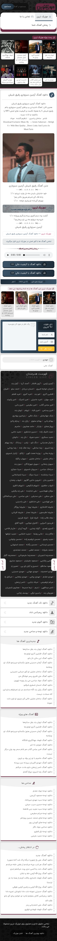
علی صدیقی (36, 496)
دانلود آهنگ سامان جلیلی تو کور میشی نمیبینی (31, 671)
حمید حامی (16, 432)
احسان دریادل (28, 389)
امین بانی (19, 405)
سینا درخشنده (47, 474)
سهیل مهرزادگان (31, 464)
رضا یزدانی (11, 448)
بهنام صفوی (36, 421)
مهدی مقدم (48, 576)
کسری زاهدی (47, 528)
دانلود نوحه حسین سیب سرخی (38, 804)
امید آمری (27, 394)
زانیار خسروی (11, 453)
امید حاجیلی (36, 399)
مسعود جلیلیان (31, 560)
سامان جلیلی (34, 458)
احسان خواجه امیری (44, 389)
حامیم (17, 426)
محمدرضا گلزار (10, 555)
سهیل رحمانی (47, 464)
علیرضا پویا (32, 507)
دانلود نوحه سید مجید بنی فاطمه (37, 809)
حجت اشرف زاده (46, 432)
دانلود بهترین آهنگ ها (35, 933)
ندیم (37, 587)
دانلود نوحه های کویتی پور (40, 822)
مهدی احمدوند (46, 571)
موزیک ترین (42, 16)
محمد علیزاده (47, 550)
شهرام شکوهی (32, 485)
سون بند (18, 464)
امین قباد (36, 410)
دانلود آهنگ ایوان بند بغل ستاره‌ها (37, 649)
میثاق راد (8, 576)
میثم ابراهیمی (47, 582)
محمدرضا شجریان (45, 555)
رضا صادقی (37, 448)
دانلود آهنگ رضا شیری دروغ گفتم (37, 771)
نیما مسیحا (27, 587)
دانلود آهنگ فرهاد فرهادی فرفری (38, 909)
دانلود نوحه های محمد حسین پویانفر (36, 818)
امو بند (37, 394)
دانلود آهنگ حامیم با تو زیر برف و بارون (35, 758)
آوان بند (14, 383)
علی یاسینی (21, 501)
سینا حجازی (16, 469)
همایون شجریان (12, 587)
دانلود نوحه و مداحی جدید (36, 631)
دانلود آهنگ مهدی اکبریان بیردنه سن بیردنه (33, 762)
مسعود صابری (16, 560)
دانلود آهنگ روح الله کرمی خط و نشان (36, 873)
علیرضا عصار (31, 512)
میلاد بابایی (33, 582)
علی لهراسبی (47, 501)
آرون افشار (36, 383)
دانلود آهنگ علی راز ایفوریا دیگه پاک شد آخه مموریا (29, 860)
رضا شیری (49, 448)
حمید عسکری (47, 437)
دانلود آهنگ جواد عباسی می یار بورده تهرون (33, 680)
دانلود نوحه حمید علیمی (41, 836)
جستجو (7, 6)
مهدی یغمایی (21, 576)
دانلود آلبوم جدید (40, 622)
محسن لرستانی (46, 544)
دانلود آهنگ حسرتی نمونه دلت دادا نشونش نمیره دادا (29, 891)
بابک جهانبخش (46, 415)
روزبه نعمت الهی (33, 453)
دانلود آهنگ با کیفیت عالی (26, 264)
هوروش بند (48, 593)
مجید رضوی (48, 539)
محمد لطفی (34, 550)
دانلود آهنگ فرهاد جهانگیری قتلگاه (37, 740)
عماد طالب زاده (46, 517)
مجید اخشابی (25, 534)
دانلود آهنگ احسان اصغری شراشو (38, 685)
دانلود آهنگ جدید (44, 855)
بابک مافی (32, 415)
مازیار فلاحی (10, 528)
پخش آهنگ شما (40, 25)
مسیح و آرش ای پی (29, 566)
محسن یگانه (31, 544)
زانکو (22, 453)
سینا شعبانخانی (19, 474)
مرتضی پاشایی (46, 560)
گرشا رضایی (35, 528)
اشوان (6, 389)
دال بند (24, 437)
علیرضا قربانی (17, 512)
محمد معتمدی (19, 550)
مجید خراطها (10, 534)
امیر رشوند (11, 399)
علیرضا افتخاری (46, 507)
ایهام (27, 410)
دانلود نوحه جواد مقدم (42, 791)
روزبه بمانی (48, 453)
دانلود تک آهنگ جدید (37, 603)
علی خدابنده (31, 491)
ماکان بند (49, 534)
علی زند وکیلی (17, 491)
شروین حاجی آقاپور (32, 480)
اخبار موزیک (18, 933)
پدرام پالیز (14, 421)
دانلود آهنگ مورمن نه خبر (41, 744)
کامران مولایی (31, 523)
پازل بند (25, 421)
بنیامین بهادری (19, 415)
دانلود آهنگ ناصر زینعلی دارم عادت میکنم (34, 767)
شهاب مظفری (47, 485)
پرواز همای (48, 426)
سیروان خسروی (30, 469)
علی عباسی (23, 496)
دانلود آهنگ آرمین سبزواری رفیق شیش (28, 94)
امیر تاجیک (23, 399)
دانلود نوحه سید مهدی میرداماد (38, 800)
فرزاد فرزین (23, 517)
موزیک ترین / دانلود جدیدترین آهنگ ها (44, 6)
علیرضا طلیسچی (46, 512)
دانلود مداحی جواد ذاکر (42, 827)
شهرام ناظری (18, 485)
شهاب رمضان (15, 480)
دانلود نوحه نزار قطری (43, 831)
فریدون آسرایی (46, 523)
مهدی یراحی (35, 576)
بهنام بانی (48, 421)
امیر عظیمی (31, 405)
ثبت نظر (47, 348)
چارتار (39, 426)
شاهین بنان (48, 480)
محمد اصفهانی (17, 544)
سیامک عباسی (46, 469)
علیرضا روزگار (19, 507)
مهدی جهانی (32, 571)
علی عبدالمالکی (9, 496)
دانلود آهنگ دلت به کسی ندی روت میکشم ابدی (31, 869)
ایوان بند (18, 410)
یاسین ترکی (36, 593)
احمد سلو (15, 389)
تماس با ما (25, 16)
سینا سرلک (33, 474)
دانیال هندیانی (46, 442)
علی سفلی (48, 496)
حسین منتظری (30, 432)
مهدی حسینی (18, 571)
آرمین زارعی (48, 383)
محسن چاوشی (15, 539)
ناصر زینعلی (20, 582)
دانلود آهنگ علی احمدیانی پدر (39, 905)
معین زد (14, 566)
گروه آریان (22, 528)
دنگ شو (34, 442)
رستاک (18, 442)
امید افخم (16, 394)
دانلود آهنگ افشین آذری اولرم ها (38, 653)
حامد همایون (28, 426)
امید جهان (48, 399)
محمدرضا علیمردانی (26, 555)
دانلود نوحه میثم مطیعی (41, 813)
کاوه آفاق (19, 523)
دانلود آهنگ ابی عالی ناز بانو (40, 658)
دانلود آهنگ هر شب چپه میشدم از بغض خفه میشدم (29, 864)
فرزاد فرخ (34, 517)
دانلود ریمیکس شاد (38, 612)
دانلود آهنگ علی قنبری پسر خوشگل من (35, 676)
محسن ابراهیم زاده (32, 539)
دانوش (15, 437)
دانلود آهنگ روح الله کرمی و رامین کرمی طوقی (32, 887)
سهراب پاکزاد (20, 458)
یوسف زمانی (22, 593)
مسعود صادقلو (46, 566)
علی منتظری (34, 501)
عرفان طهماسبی (46, 491)
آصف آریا (25, 383)
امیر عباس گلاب (46, 405)
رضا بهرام (9, 442)
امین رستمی (47, 410)
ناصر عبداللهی (47, 587)
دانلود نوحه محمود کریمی (41, 795)
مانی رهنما (38, 534)
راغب (26, 442)
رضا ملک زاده (24, 448)
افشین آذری (48, 394)
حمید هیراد (34, 437)
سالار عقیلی (48, 458)
